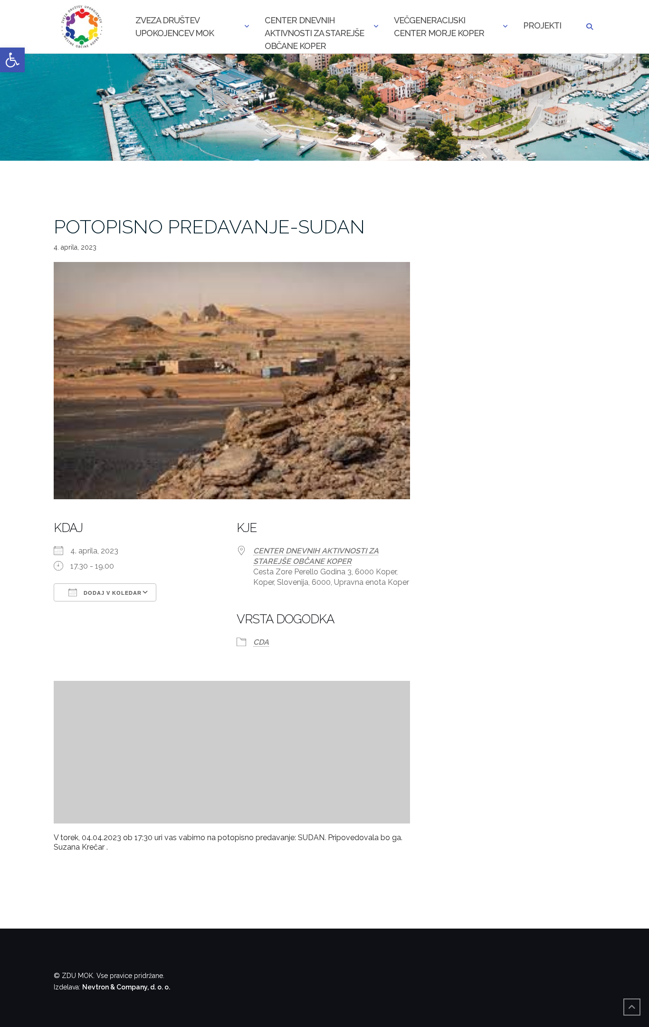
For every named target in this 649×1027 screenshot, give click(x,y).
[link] (12, 60)
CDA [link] (261, 642)
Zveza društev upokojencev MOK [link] (174, 26)
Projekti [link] (542, 25)
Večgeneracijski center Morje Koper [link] (439, 26)
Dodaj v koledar (112, 593)
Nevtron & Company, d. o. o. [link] (126, 987)
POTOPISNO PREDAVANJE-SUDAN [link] (209, 226)
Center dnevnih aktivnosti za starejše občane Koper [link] (314, 27)
